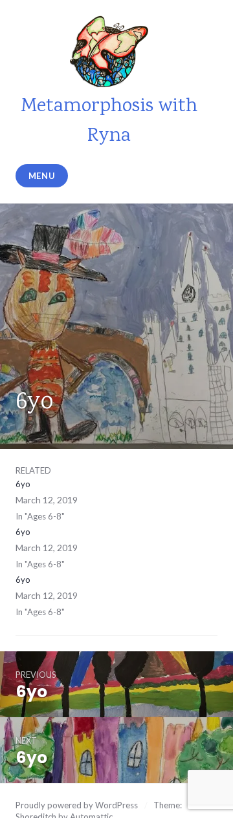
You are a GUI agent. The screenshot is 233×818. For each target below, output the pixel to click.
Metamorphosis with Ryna (109, 121)
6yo (23, 484)
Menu (42, 176)
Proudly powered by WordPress (77, 805)
